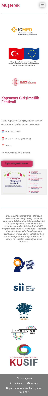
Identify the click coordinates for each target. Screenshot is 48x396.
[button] (17, 164)
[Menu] (42, 5)
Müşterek (10, 5)
